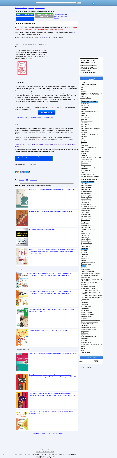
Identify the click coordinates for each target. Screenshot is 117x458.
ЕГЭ (81, 89)
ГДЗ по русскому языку (87, 60)
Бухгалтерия (85, 258)
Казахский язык (85, 214)
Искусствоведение (86, 121)
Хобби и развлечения (87, 271)
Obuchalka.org (19, 454)
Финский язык (85, 235)
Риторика (84, 136)
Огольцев (21, 180)
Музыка (83, 153)
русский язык (33, 180)
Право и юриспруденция (88, 147)
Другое (82, 348)
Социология (85, 124)
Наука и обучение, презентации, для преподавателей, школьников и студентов (91, 95)
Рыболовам (84, 333)
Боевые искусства (86, 342)
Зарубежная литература (88, 167)
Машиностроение (86, 306)
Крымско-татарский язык (88, 206)
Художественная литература (89, 134)
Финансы (84, 256)
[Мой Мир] (20, 172)
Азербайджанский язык (88, 208)
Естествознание (86, 165)
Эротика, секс (85, 334)
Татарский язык (86, 200)
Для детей (84, 119)
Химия (83, 113)
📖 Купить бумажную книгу (25, 14)
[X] (29, 172)
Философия (84, 145)
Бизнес (83, 260)
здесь (75, 32)
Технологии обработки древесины (91, 295)
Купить (17, 124)
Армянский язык (86, 199)
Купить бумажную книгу (25, 157)
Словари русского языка (88, 72)
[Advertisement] (62, 53)
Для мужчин (85, 331)
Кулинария (84, 340)
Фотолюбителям (86, 269)
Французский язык (86, 185)
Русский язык (85, 105)
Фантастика (84, 325)
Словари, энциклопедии (88, 336)
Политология (85, 117)
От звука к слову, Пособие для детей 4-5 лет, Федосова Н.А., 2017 (48, 330)
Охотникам (84, 284)
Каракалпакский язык (87, 245)
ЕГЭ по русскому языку (87, 62)
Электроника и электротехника (90, 273)
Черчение (84, 142)
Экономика (84, 254)
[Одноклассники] (18, 172)
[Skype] (27, 172)
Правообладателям (49, 117)
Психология (84, 144)
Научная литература (87, 174)
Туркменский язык (86, 243)
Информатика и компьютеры (89, 111)
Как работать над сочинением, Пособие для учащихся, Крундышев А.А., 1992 (52, 189)
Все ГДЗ (82, 87)
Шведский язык (85, 225)
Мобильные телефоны (88, 286)
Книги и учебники (85, 98)
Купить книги (46, 112)
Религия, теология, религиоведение (92, 157)
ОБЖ (82, 138)
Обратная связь (85, 352)
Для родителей (85, 172)
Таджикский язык (86, 246)
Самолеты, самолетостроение (90, 282)
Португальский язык (87, 222)
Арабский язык (85, 210)
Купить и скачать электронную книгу (43, 157)
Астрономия (85, 149)
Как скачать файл (22, 117)
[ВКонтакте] (16, 172)
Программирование (87, 316)
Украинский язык (86, 195)
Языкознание (85, 237)
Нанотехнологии (86, 277)
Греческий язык (85, 216)
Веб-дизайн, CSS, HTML (88, 329)
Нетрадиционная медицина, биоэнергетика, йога (89, 322)
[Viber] (23, 172)
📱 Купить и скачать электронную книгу (25, 18)
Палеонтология (86, 161)
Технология (84, 122)
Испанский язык (86, 187)
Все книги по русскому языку (89, 58)
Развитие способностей (88, 312)
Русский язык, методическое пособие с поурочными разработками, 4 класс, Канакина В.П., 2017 (51, 412)
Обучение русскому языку (88, 65)
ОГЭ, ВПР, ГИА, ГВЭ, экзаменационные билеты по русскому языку (89, 69)
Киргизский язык (86, 241)
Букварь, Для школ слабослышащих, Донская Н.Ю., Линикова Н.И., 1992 (50, 211)
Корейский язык (86, 204)
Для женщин (85, 308)
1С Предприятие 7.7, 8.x (88, 327)
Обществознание (86, 159)
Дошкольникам (85, 100)
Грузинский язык (86, 239)
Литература (84, 107)
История (83, 140)
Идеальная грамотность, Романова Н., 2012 (42, 229)
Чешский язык (85, 223)
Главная (82, 82)
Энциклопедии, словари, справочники (91, 344)
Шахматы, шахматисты (88, 314)
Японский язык (85, 227)
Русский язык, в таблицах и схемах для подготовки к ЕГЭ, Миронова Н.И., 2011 (52, 353)
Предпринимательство (88, 262)
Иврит (83, 231)
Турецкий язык (85, 212)
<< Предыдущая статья (38, 433)
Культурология (85, 170)
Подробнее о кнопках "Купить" (28, 23)
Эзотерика (84, 267)
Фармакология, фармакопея (89, 275)
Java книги (84, 304)
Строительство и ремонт (88, 288)
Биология (84, 115)
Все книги (83, 346)
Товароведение (86, 264)
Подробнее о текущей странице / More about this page (60, 16)
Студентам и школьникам (88, 168)
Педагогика (84, 126)
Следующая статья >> (55, 433)
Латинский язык (86, 193)
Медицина (84, 318)
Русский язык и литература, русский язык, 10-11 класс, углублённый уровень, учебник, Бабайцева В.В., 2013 (52, 310)
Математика (85, 103)
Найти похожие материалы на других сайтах (44, 15)
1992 (27, 180)
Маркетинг (84, 252)
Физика (83, 109)
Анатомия (84, 130)
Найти (82, 350)
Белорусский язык (86, 197)
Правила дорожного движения (90, 128)
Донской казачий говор (88, 229)
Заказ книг (84, 302)
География (84, 163)
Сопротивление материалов (89, 179)
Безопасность (85, 338)
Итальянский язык (86, 191)
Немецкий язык (85, 189)
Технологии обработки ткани (89, 290)
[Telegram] (25, 172)
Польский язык (85, 220)
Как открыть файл (35, 117)
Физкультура (85, 151)
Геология (84, 301)
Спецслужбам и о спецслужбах (90, 320)
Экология (84, 155)
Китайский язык (86, 233)
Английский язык (86, 183)
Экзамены (83, 91)
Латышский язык (86, 218)
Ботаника (84, 132)
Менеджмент (85, 250)
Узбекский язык (85, 202)
